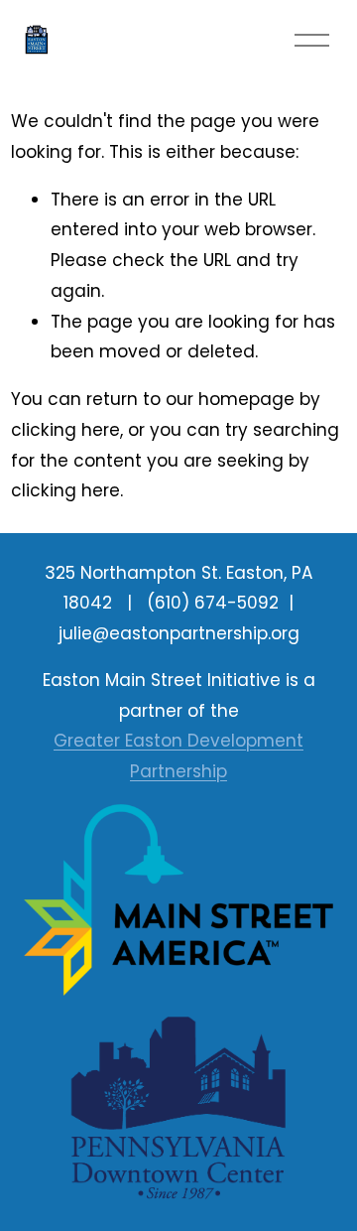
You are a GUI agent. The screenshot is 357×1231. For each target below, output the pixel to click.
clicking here (65, 430)
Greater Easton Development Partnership (178, 756)
